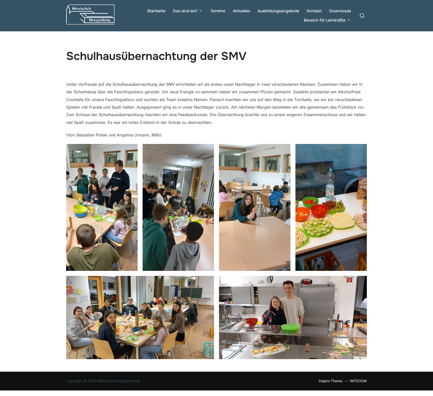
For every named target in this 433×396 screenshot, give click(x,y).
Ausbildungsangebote (278, 11)
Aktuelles (241, 11)
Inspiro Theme (330, 381)
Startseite (156, 11)
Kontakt (314, 11)
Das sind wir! (185, 11)
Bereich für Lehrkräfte (325, 20)
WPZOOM (358, 381)
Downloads (340, 11)
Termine (217, 11)
